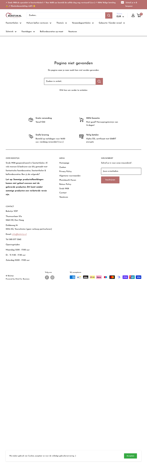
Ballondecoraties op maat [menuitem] (51, 32)
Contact (62, 193)
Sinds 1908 (64, 189)
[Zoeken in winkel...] (99, 81)
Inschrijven (110, 180)
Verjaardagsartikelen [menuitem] (81, 23)
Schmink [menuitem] (9, 32)
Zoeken (62, 167)
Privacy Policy (65, 171)
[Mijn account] (133, 15)
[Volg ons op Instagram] (52, 277)
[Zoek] (108, 15)
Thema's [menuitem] (60, 23)
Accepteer (130, 456)
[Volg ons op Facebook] (47, 277)
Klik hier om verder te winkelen (73, 90)
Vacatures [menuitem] (72, 32)
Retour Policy (65, 184)
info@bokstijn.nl (19, 234)
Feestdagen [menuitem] (27, 32)
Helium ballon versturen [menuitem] (37, 23)
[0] (139, 15)
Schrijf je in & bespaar (131, 4)
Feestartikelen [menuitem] (12, 23)
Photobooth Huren (67, 180)
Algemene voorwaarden (70, 176)
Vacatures (63, 197)
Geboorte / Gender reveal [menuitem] (110, 23)
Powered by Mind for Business (17, 279)
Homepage (64, 163)
